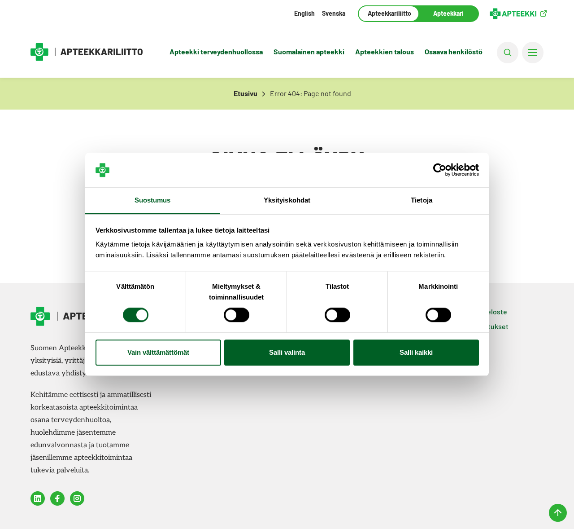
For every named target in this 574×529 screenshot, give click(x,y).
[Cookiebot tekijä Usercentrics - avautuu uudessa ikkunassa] (439, 170)
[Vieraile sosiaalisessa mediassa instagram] (77, 498)
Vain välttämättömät (158, 352)
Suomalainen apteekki (309, 51)
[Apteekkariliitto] (86, 52)
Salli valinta (287, 352)
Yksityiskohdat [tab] (287, 200)
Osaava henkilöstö (454, 51)
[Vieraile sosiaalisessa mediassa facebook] (57, 498)
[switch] (236, 315)
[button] (507, 52)
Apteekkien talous (384, 51)
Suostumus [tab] (153, 200)
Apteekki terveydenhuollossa (216, 51)
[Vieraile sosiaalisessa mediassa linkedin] (37, 498)
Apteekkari (448, 13)
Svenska (333, 13)
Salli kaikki (416, 352)
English (304, 13)
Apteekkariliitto (388, 13)
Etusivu (245, 93)
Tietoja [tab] (421, 200)
